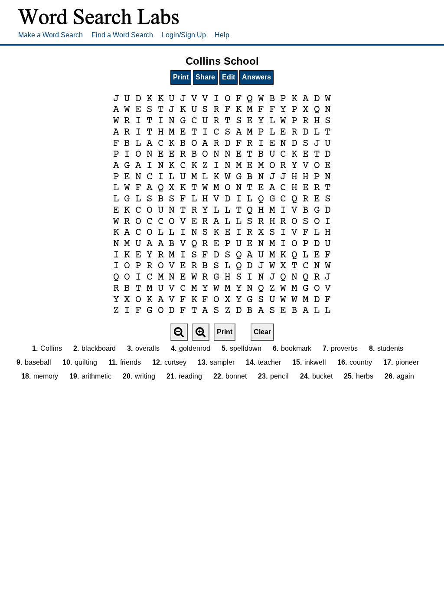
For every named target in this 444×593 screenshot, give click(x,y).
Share (205, 77)
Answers (256, 77)
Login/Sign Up (184, 35)
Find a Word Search (122, 35)
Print (181, 77)
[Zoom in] (200, 332)
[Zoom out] (179, 332)
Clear (262, 332)
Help (222, 35)
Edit (228, 77)
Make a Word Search (50, 35)
